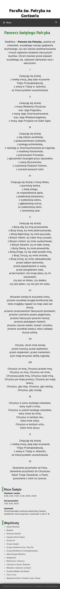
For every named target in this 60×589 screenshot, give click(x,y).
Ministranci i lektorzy (16, 561)
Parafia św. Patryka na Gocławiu (30, 13)
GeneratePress (51, 586)
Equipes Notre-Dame (16, 537)
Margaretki (11, 557)
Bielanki (10, 530)
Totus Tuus (11, 574)
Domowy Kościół (14, 533)
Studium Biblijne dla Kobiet (18, 571)
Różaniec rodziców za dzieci (19, 568)
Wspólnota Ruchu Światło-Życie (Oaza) (23, 578)
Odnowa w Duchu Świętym (18, 564)
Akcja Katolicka (13, 527)
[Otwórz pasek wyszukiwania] (56, 22)
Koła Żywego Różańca (16, 554)
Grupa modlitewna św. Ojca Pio (20, 547)
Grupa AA (11, 540)
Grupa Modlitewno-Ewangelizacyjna (22, 551)
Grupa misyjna (13, 544)
